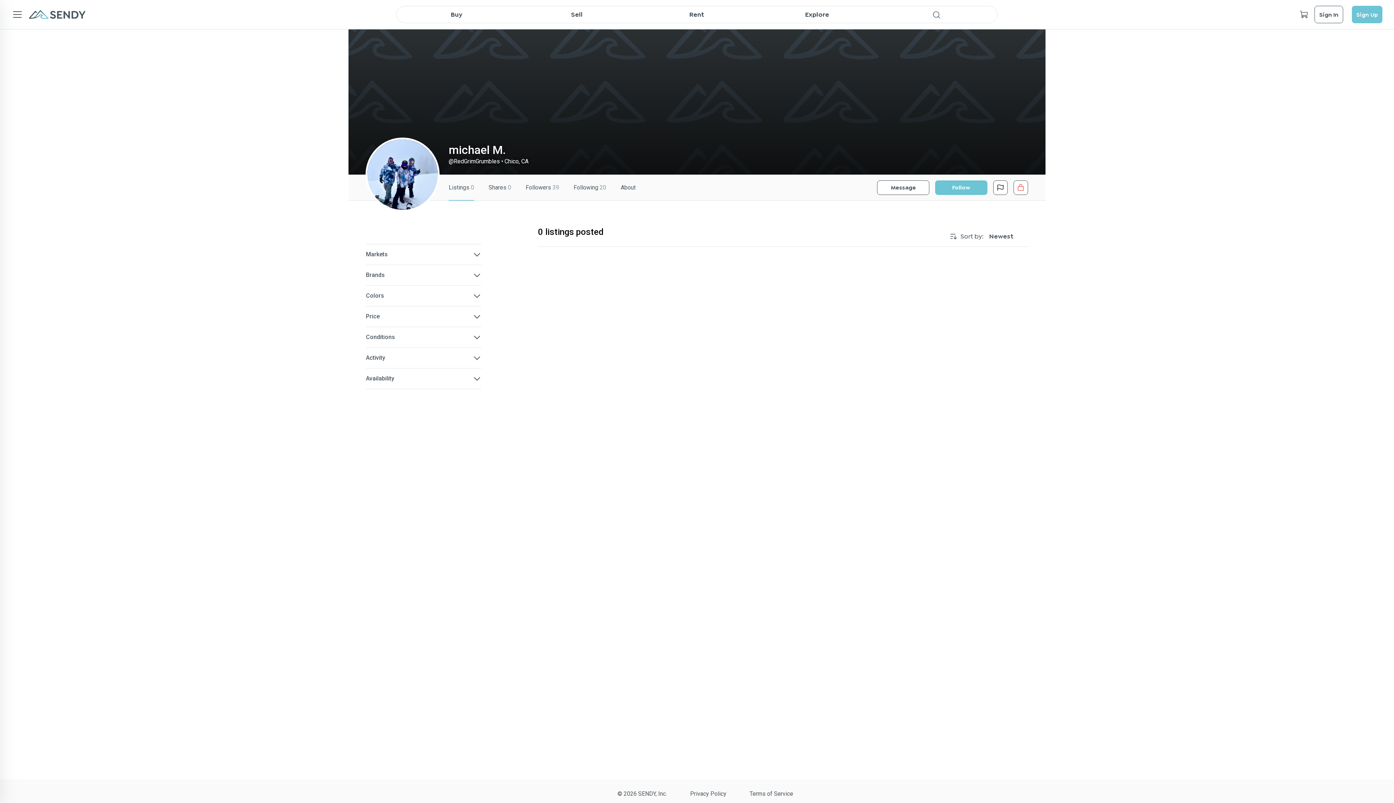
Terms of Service (771, 793)
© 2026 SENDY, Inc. (642, 793)
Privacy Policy (708, 793)
